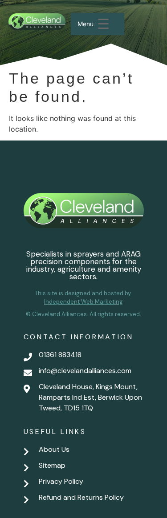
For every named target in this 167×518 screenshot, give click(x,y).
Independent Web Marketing (83, 301)
